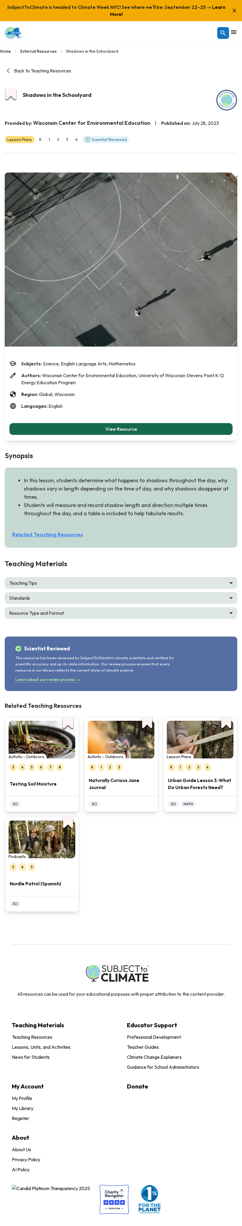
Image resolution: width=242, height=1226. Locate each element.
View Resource (121, 429)
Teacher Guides (143, 1047)
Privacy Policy (26, 1159)
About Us (21, 1149)
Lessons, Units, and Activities (41, 1047)
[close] (234, 10)
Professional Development (154, 1037)
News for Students (31, 1057)
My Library (22, 1108)
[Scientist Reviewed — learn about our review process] (226, 100)
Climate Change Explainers (154, 1057)
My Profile (22, 1098)
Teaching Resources (32, 1037)
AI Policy (21, 1169)
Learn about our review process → (47, 679)
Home (5, 51)
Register (20, 1118)
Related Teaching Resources (47, 534)
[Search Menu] (223, 33)
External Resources (38, 51)
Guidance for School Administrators (163, 1067)
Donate (137, 1086)
